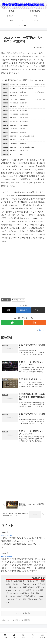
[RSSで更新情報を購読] (35, 322)
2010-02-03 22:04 (6, 556)
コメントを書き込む (23, 613)
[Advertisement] (23, 271)
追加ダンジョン (19, 300)
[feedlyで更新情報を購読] (12, 322)
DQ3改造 (7, 300)
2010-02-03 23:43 (6, 535)
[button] (38, 310)
